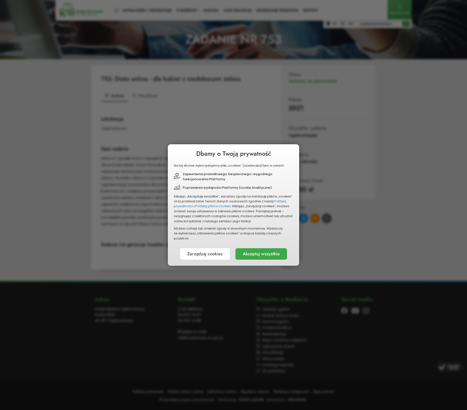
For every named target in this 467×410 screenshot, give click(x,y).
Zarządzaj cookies (205, 254)
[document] (233, 205)
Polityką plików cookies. (213, 206)
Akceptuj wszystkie (261, 254)
